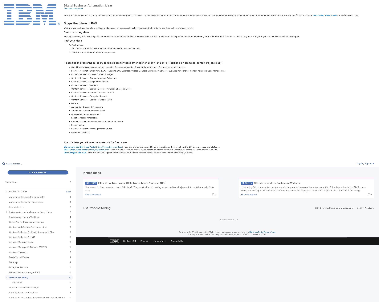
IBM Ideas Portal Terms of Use (262, 232)
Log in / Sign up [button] (365, 163)
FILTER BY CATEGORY (17, 192)
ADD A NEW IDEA (38, 172)
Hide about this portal (73, 9)
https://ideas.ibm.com (99, 149)
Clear (68, 192)
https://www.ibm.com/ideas (109, 147)
